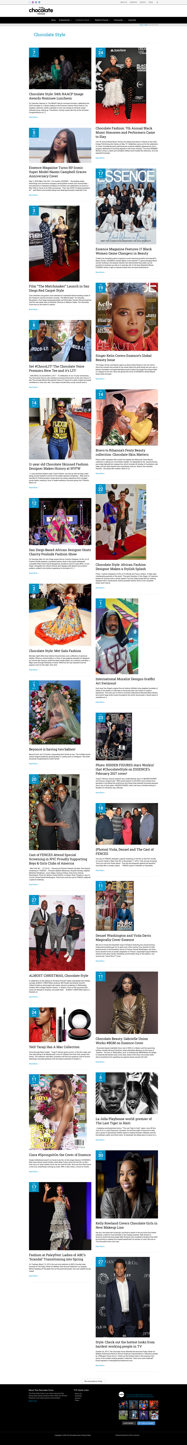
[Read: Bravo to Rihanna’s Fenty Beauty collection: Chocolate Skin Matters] (127, 417)
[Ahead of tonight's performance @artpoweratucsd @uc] (133, 1404)
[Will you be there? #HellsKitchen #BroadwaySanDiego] (153, 1404)
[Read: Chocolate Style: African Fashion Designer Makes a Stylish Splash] (121, 522)
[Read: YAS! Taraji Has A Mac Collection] (60, 1025)
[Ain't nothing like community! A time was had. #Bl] (123, 1415)
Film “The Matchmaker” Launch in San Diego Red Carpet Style (59, 288)
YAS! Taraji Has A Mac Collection (54, 1047)
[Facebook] (36, 2)
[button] (157, 2)
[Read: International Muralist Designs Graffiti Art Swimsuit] (117, 636)
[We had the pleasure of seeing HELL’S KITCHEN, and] (123, 1404)
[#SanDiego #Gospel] (133, 1415)
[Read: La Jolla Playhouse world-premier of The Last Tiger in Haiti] (127, 1093)
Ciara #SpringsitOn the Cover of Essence (60, 1155)
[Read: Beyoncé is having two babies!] (55, 712)
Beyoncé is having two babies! (52, 749)
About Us (123, 2)
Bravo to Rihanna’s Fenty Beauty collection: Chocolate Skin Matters (122, 452)
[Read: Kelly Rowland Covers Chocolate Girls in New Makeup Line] (127, 1184)
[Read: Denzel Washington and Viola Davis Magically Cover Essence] (115, 906)
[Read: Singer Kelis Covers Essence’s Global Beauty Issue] (127, 317)
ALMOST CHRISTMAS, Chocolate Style (58, 975)
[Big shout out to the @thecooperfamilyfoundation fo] (153, 1415)
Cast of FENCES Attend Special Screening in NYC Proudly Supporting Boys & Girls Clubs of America (58, 859)
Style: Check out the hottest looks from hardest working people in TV (125, 1344)
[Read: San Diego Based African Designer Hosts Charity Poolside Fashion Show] (60, 521)
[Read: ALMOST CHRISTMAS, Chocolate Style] (57, 933)
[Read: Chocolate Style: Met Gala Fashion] (60, 615)
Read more (33, 1401)
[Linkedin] (39, 2)
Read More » (34, 117)
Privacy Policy (86, 1435)
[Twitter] (30, 2)
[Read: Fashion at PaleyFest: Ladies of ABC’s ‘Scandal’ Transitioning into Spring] (60, 1216)
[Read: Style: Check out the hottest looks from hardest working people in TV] (123, 1297)
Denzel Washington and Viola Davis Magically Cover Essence (123, 937)
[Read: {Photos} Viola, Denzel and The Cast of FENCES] (127, 824)
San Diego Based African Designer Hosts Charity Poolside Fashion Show (60, 552)
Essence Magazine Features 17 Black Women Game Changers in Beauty (124, 251)
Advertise (133, 2)
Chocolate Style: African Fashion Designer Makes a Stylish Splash (121, 566)
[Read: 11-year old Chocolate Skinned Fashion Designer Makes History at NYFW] (60, 429)
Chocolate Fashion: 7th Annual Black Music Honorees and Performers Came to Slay (125, 132)
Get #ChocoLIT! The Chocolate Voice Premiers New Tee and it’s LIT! (56, 368)
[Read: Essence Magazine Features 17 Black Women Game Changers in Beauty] (126, 206)
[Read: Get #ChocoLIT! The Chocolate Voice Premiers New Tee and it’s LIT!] (60, 341)
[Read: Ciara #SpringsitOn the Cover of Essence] (58, 1112)
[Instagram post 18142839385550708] (143, 1415)
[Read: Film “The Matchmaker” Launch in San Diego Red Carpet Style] (54, 243)
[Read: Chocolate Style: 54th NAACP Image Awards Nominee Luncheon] (60, 68)
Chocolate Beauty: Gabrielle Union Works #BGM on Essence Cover (122, 1041)
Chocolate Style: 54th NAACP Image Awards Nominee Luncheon (56, 96)
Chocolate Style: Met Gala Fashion (55, 651)
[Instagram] (33, 2)
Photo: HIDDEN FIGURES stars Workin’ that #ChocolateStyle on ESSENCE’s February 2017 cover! (125, 769)
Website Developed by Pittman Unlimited (127, 1435)
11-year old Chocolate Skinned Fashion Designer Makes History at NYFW (58, 466)
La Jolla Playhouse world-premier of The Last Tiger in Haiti (124, 1121)
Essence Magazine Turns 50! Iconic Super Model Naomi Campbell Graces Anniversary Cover (57, 171)
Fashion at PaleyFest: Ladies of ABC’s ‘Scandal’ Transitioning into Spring (57, 1257)
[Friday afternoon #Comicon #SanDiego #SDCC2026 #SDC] (143, 1404)
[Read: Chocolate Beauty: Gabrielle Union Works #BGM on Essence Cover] (127, 1003)
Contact (143, 2)
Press (151, 2)
